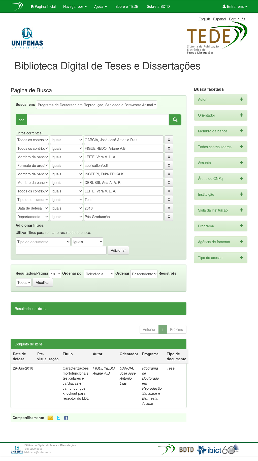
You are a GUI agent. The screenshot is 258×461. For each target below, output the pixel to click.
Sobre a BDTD (158, 6)
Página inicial (45, 6)
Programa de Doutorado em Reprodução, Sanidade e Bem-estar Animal (152, 386)
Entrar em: (235, 6)
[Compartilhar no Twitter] (58, 418)
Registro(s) (168, 273)
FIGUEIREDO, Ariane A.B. (104, 371)
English (204, 18)
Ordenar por (72, 273)
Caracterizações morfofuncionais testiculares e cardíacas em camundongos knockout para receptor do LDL (76, 383)
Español (219, 18)
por (21, 119)
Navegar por (73, 6)
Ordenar (122, 273)
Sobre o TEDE (126, 6)
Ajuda (99, 6)
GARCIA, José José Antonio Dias (128, 376)
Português (237, 18)
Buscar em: (25, 104)
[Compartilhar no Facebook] (67, 418)
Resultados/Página (32, 273)
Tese (171, 368)
